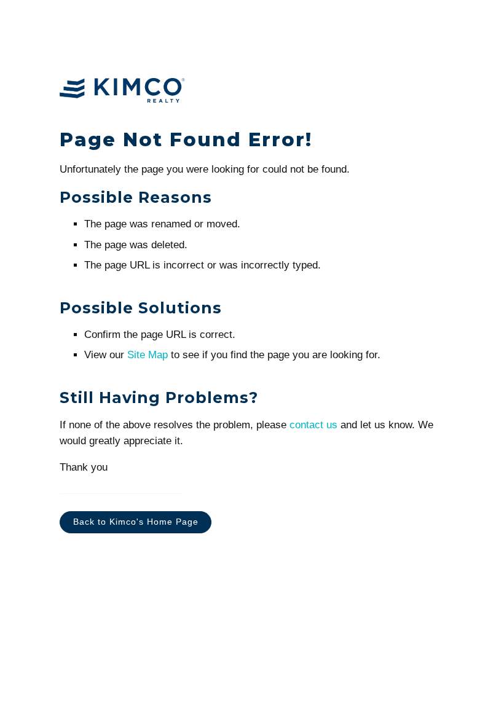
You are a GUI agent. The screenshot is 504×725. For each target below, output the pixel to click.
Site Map (147, 355)
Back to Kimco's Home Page (136, 522)
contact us (313, 425)
